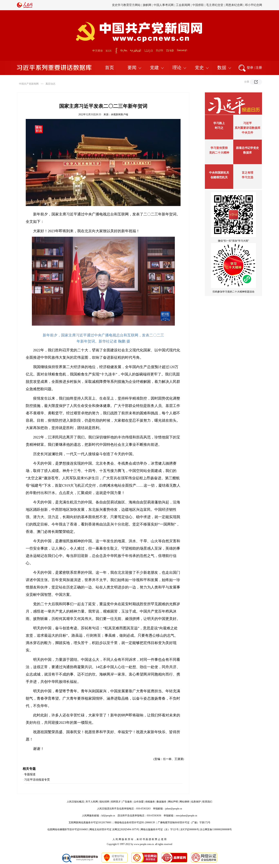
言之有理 (247, 172)
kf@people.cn (108, 815)
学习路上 (219, 123)
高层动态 (50, 83)
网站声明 (173, 801)
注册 (259, 67)
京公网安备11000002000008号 (216, 829)
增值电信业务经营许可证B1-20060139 (134, 822)
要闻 (131, 67)
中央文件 (247, 132)
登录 (250, 67)
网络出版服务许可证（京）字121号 (160, 829)
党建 (154, 67)
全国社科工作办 (252, 5)
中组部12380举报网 (227, 5)
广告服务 (127, 801)
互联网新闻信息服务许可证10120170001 (90, 822)
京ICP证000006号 (189, 829)
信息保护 (196, 801)
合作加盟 (139, 801)
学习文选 (247, 177)
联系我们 (207, 801)
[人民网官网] (24, 7)
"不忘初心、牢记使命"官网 (126, 5)
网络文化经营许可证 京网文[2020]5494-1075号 (114, 829)
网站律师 (184, 801)
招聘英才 (116, 801)
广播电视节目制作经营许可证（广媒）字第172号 (184, 822)
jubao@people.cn (173, 808)
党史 (199, 67)
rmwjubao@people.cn (186, 815)
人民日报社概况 (75, 801)
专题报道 (30, 774)
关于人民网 (92, 801)
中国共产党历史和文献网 (197, 5)
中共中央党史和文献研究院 (162, 5)
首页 (109, 67)
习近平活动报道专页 (37, 779)
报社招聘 (104, 801)
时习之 (219, 127)
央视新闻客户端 (119, 114)
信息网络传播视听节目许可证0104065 (67, 829)
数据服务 (161, 801)
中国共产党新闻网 (29, 83)
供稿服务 (150, 801)
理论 (176, 67)
